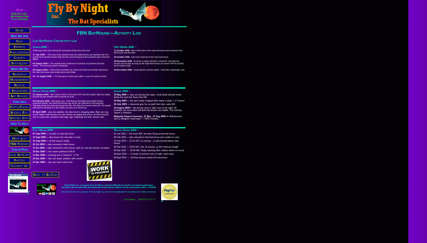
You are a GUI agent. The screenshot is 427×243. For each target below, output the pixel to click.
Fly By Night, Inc (14, 173)
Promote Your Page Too (17, 194)
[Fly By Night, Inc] (18, 191)
